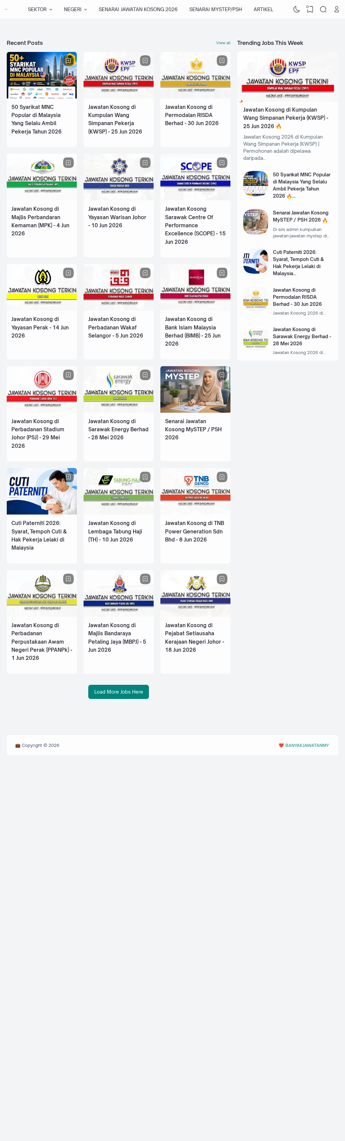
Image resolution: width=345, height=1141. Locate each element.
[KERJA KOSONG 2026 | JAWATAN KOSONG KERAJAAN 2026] (6, 9)
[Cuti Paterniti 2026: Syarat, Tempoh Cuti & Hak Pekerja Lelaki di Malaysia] (42, 513)
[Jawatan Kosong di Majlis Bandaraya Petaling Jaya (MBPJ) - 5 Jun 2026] (119, 615)
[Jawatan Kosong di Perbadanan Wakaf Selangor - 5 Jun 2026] (119, 309)
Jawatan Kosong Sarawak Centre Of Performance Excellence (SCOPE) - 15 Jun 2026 (195, 225)
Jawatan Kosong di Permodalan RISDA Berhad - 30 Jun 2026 (192, 115)
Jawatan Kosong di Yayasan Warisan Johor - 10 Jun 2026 (117, 217)
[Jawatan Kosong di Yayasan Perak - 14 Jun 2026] (42, 309)
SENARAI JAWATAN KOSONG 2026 (138, 9)
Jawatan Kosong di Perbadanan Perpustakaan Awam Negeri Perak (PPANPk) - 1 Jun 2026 (41, 642)
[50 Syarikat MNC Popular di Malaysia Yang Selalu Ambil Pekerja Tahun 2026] (42, 96)
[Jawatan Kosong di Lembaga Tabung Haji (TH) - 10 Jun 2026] (119, 513)
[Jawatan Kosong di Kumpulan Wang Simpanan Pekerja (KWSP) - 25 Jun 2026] (119, 96)
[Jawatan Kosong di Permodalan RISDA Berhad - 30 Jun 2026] (195, 96)
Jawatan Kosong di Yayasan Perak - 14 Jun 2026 (40, 327)
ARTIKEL (263, 9)
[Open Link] (336, 9)
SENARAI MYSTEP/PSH (215, 9)
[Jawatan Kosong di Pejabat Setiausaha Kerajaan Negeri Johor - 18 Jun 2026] (195, 615)
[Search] (323, 9)
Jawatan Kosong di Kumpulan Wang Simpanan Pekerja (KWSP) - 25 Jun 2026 (285, 118)
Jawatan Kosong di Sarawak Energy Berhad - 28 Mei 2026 (118, 429)
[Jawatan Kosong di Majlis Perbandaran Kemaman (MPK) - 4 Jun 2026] (42, 198)
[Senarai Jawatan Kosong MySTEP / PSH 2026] (195, 411)
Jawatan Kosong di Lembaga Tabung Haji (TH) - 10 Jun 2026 (115, 531)
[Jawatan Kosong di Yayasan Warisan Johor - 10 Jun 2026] (119, 198)
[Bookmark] (68, 60)
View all (223, 42)
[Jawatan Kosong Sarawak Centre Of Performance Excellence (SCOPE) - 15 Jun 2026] (195, 198)
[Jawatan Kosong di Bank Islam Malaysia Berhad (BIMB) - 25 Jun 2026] (195, 309)
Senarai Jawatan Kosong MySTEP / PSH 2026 (193, 429)
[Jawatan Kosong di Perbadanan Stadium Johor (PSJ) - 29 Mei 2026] (42, 411)
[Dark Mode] (297, 9)
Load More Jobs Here (118, 692)
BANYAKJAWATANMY (307, 745)
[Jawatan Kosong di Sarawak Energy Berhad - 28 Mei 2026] (119, 411)
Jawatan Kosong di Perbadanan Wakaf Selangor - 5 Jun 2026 (115, 327)
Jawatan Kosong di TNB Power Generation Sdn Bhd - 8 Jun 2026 (194, 531)
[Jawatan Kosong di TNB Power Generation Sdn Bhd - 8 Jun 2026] (195, 513)
